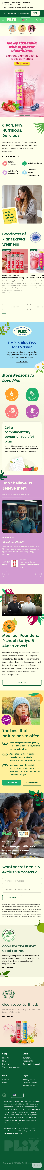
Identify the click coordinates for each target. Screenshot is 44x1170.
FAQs (4, 1083)
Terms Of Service (30, 1083)
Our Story (22, 683)
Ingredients (32, 782)
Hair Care (6, 1064)
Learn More (22, 362)
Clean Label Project (31, 1064)
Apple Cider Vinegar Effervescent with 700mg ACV (15, 277)
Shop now (35, 13)
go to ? (25, 7)
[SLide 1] (22, 70)
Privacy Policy (29, 1080)
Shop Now (11, 782)
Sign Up (12, 898)
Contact (5, 1080)
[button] (3, 20)
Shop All (5, 1058)
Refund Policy (29, 1086)
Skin (4, 1061)
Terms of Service (13, 919)
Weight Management (11, 1067)
